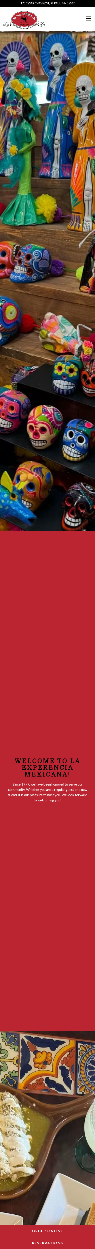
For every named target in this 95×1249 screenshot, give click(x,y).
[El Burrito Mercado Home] (24, 19)
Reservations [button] (47, 1243)
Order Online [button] (47, 1231)
